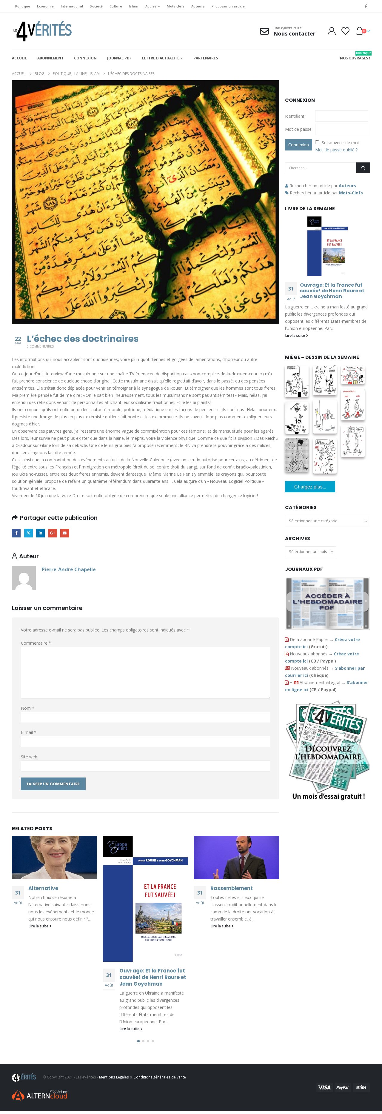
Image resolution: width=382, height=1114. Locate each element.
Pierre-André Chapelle (69, 569)
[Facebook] (366, 6)
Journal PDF (119, 58)
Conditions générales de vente (159, 1077)
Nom (27, 708)
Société (96, 6)
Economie (45, 6)
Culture (116, 6)
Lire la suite (38, 926)
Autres (151, 6)
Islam (133, 6)
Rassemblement (231, 888)
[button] (138, 1041)
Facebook (16, 533)
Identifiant (294, 116)
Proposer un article (228, 6)
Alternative (43, 888)
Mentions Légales (114, 1077)
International (72, 6)
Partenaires (205, 58)
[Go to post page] (54, 857)
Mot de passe (298, 129)
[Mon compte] (331, 31)
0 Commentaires (40, 346)
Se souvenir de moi (340, 142)
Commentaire (36, 643)
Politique (22, 6)
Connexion (85, 58)
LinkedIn (40, 533)
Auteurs (198, 6)
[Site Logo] (42, 31)
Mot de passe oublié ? (336, 150)
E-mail (28, 732)
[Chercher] (363, 167)
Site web (29, 757)
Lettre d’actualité (160, 58)
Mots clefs (175, 6)
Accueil (19, 58)
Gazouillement (28, 533)
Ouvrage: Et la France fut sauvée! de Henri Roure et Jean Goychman (152, 977)
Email (64, 533)
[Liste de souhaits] (345, 31)
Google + (52, 533)
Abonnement (50, 58)
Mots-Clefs (351, 193)
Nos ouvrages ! (355, 56)
